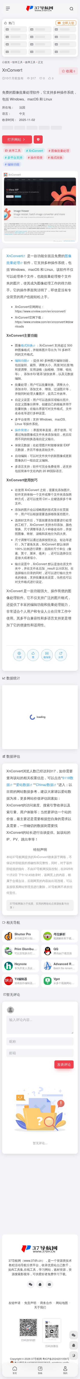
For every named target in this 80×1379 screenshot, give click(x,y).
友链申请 (14, 1303)
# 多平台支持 (13, 157)
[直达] (36, 936)
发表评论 (64, 1064)
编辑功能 (21, 360)
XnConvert (14, 255)
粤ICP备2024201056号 (55, 1358)
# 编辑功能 (12, 164)
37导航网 (36, 1358)
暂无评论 (13, 994)
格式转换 (27, 345)
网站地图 (62, 1303)
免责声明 (30, 1303)
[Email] (49, 1284)
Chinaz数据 (45, 784)
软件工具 (17, 62)
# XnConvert (34, 150)
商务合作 (46, 1303)
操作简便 (21, 430)
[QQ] (40, 1284)
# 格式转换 (55, 157)
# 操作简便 (35, 157)
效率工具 (30, 62)
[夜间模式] (73, 1355)
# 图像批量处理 (59, 150)
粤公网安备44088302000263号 (32, 1362)
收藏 (70, 70)
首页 (7, 62)
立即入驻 (68, 23)
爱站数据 (23, 784)
